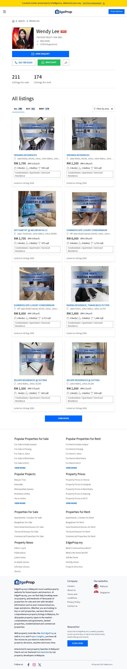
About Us (71, 590)
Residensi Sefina (22, 493)
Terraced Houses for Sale (26, 531)
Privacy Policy (73, 602)
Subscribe (77, 643)
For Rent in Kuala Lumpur (77, 444)
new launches (43, 652)
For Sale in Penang (22, 449)
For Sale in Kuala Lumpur (25, 444)
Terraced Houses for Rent (78, 531)
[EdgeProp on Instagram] (34, 664)
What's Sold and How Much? (78, 548)
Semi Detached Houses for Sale (29, 527)
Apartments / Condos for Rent (80, 517)
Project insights (36, 636)
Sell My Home (72, 557)
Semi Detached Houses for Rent (80, 527)
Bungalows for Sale (23, 522)
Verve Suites (20, 498)
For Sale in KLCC (21, 463)
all (18, 108)
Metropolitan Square (23, 489)
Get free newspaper (92, 3)
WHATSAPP (51, 62)
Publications (20, 552)
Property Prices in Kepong (78, 493)
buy (30, 108)
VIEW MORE (20, 467)
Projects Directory (74, 566)
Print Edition (117, 11)
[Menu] (4, 12)
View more (63, 418)
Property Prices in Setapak (78, 484)
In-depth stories (21, 562)
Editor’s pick (20, 548)
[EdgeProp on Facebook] (28, 664)
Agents (21, 21)
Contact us (72, 606)
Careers (71, 586)
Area (23, 636)
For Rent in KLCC (73, 463)
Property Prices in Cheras (78, 479)
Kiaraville (18, 484)
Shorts (17, 571)
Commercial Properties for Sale (29, 536)
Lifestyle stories (22, 566)
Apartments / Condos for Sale (28, 517)
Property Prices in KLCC (77, 498)
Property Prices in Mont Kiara (79, 489)
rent (44, 108)
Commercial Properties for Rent (80, 536)
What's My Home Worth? (77, 552)
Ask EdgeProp (47, 633)
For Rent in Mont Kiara (76, 458)
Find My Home (72, 562)
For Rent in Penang (74, 449)
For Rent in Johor (74, 453)
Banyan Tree (20, 479)
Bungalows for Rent (75, 522)
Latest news (20, 557)
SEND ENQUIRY (42, 53)
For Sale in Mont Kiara (24, 458)
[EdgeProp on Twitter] (39, 664)
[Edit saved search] (66, 62)
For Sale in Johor (22, 453)
